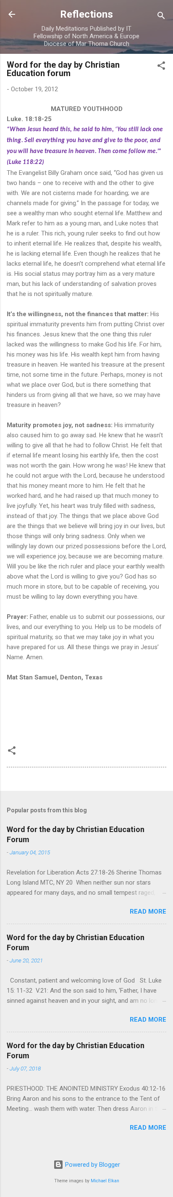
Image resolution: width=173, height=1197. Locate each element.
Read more (148, 911)
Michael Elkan (105, 1181)
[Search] (161, 17)
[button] (161, 67)
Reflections (86, 14)
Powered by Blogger (91, 1164)
